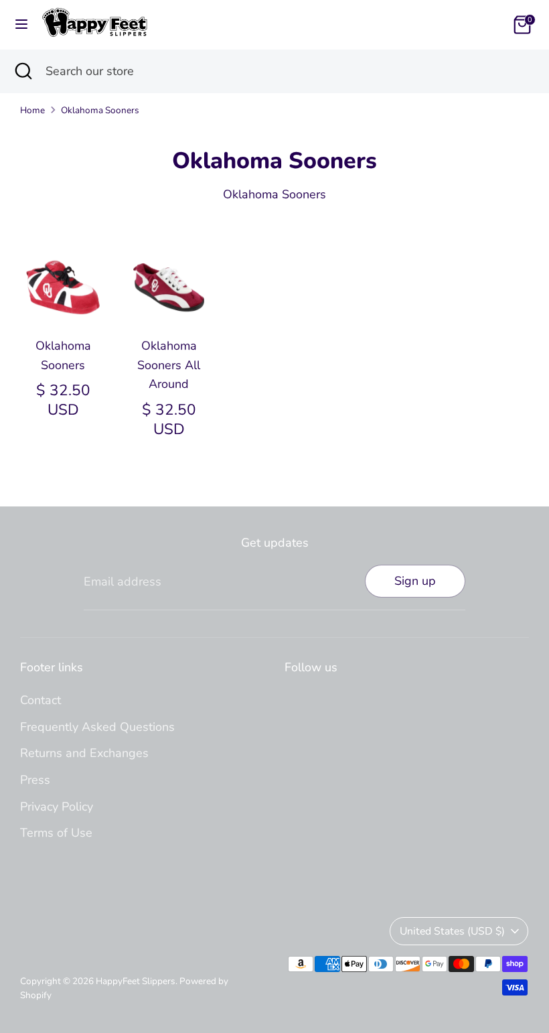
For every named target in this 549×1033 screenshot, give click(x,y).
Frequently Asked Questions (97, 727)
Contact (40, 700)
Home (32, 110)
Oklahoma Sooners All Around (168, 365)
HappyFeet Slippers (135, 981)
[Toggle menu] (21, 24)
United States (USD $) (452, 931)
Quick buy (64, 297)
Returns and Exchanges (84, 753)
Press (35, 780)
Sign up (415, 581)
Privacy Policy (56, 807)
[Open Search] (22, 71)
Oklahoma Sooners (100, 110)
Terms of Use (56, 833)
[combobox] (287, 71)
